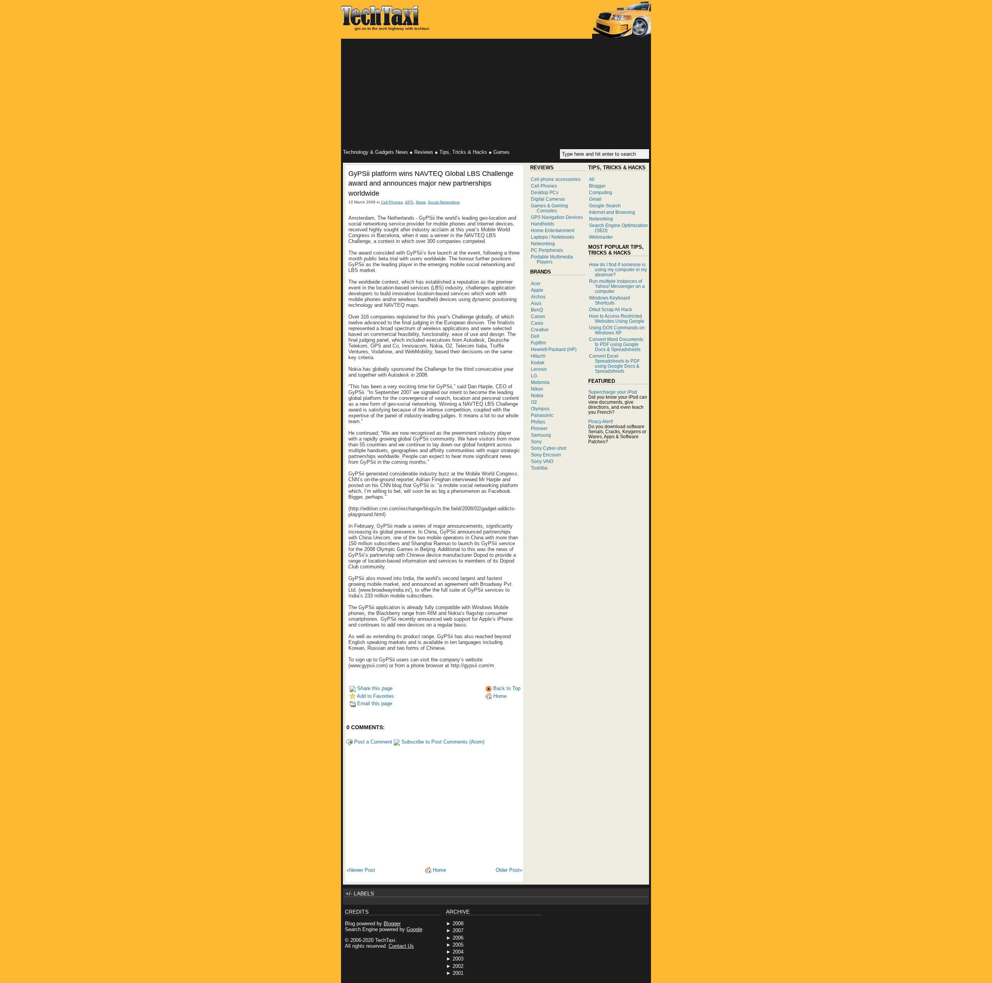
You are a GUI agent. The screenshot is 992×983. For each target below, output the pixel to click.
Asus (536, 303)
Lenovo (539, 369)
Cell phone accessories (555, 179)
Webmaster (601, 236)
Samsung (541, 434)
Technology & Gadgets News (375, 152)
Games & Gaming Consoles (549, 208)
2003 (458, 959)
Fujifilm (538, 342)
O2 (534, 402)
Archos (538, 296)
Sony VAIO (542, 461)
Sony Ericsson (546, 454)
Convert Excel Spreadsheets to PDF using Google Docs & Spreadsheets (614, 363)
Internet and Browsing (612, 212)
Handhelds (542, 223)
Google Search (605, 205)
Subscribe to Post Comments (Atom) (442, 742)
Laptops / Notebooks (552, 236)
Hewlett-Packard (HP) (554, 349)
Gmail (595, 198)
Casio (537, 322)
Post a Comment (372, 742)
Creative (540, 329)
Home (499, 696)
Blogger (597, 185)
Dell (535, 336)
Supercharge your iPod (612, 391)
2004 (458, 952)
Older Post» (509, 870)
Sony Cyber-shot (548, 448)
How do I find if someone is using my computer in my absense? (618, 269)
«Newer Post (360, 870)
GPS (409, 202)
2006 (458, 938)
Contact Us (401, 946)
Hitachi (538, 355)
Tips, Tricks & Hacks (463, 152)
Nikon (537, 388)
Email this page (374, 703)
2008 (458, 923)
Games (501, 152)
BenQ (537, 309)
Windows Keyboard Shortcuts (609, 300)
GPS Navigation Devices (557, 217)
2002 (458, 966)
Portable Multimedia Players (552, 259)
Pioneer (539, 428)
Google (414, 929)
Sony (536, 441)
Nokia (537, 395)
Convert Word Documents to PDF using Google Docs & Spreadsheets (616, 344)
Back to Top (506, 688)
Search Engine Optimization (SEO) (618, 228)
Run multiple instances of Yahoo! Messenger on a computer (617, 286)
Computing (600, 192)
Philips (538, 421)
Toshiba (539, 467)
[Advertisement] (496, 95)
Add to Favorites (375, 696)
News (420, 202)
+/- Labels (360, 893)
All (591, 179)
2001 (458, 973)
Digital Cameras (548, 198)
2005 (458, 945)
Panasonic (542, 415)
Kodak (537, 362)
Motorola (540, 382)
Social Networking (444, 202)
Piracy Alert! (600, 421)
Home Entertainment (552, 230)
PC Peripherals (547, 250)
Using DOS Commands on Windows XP (617, 330)
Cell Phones (392, 202)
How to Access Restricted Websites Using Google (616, 318)
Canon (538, 316)
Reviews (423, 152)
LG (534, 375)
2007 (458, 930)
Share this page (374, 688)
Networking (543, 243)
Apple (537, 290)
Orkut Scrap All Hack (610, 309)
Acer (536, 283)
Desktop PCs (544, 192)
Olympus (540, 408)
